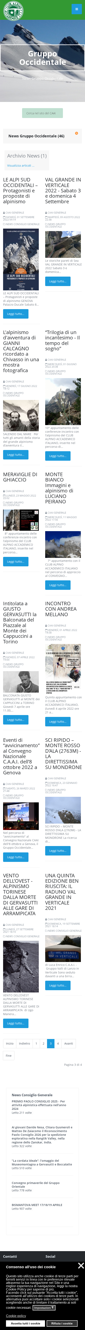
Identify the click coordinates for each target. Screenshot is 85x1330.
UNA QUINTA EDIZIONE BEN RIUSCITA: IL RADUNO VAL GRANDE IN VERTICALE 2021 (62, 891)
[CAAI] (13, 6)
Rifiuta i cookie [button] (62, 1323)
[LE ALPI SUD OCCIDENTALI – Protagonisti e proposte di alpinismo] (21, 261)
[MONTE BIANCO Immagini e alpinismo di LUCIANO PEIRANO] (63, 544)
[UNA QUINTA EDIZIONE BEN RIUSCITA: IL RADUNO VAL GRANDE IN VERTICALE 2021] (63, 948)
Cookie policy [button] (16, 1316)
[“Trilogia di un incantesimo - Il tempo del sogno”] (63, 401)
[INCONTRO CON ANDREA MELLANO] (63, 669)
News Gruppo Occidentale (55, 225)
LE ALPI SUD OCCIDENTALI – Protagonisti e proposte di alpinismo (20, 190)
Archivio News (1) (27, 155)
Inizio (9, 1043)
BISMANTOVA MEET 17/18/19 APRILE (37, 1205)
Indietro (24, 1043)
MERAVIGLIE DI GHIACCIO (20, 477)
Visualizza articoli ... (20, 165)
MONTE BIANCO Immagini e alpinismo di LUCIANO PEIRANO (59, 488)
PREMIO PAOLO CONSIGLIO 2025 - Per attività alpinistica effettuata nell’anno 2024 (39, 1105)
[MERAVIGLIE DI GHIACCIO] (21, 520)
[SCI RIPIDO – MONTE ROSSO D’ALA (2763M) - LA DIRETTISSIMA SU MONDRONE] (63, 810)
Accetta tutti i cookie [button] (25, 1323)
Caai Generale (15, 212)
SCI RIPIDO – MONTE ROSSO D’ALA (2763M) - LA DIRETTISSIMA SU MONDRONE (63, 753)
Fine (9, 1056)
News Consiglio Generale (23, 224)
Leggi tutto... (15, 314)
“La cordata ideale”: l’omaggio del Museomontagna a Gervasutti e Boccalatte (42, 1162)
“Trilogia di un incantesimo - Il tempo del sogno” (62, 340)
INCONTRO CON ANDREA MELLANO (61, 609)
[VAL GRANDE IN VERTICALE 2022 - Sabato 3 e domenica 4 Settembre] (63, 244)
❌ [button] (81, 1266)
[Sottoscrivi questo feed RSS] (76, 133)
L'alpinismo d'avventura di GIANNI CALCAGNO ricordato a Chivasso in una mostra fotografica (21, 351)
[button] (42, 1318)
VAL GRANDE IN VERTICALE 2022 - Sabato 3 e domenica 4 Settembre (63, 190)
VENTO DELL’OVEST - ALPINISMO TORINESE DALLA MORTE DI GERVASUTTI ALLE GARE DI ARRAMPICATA (20, 894)
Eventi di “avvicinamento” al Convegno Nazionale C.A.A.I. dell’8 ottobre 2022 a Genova (21, 756)
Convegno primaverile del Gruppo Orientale (36, 1185)
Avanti (68, 1043)
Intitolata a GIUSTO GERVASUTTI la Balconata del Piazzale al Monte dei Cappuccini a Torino (20, 622)
